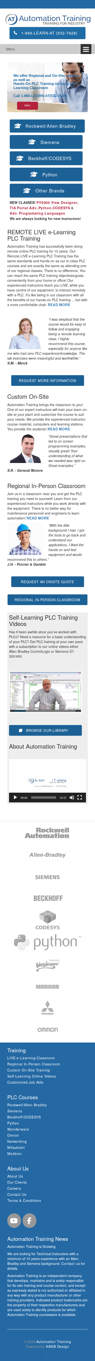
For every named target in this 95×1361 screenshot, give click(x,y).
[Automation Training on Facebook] (29, 1220)
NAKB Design (57, 1346)
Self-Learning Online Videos (31, 1076)
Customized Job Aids (25, 1082)
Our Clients (17, 1182)
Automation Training (53, 1341)
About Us (15, 1176)
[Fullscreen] (79, 797)
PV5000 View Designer (57, 202)
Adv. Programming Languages (37, 213)
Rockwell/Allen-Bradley (27, 1104)
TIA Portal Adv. (24, 207)
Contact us (70, 1263)
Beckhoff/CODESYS (24, 1117)
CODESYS (61, 207)
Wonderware (18, 1129)
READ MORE (59, 304)
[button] (47, 780)
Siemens (14, 1110)
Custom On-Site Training (28, 1070)
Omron (13, 1135)
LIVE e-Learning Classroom (31, 1057)
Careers (14, 1188)
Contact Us (16, 1194)
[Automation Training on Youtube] (14, 1220)
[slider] (43, 797)
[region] (47, 87)
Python (45, 207)
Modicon (14, 1153)
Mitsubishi (16, 1147)
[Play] (15, 797)
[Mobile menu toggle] (86, 49)
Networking (17, 1141)
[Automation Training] (47, 19)
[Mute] (71, 797)
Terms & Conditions (24, 1200)
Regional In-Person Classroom (33, 1064)
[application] (47, 780)
